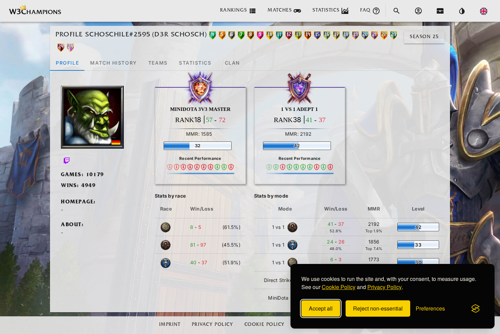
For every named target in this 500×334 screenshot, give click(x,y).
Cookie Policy (338, 287)
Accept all (321, 308)
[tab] (67, 62)
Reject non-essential (378, 308)
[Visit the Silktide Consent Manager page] (475, 308)
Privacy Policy (384, 287)
